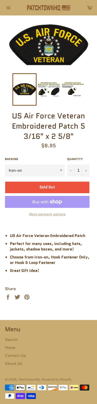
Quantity (75, 159)
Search (11, 339)
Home (10, 347)
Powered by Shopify (57, 379)
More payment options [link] (47, 214)
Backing (11, 159)
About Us (13, 363)
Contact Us (15, 355)
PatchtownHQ (29, 379)
